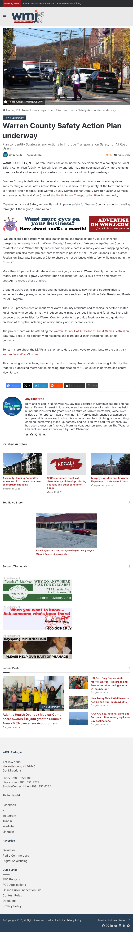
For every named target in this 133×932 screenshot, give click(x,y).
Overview (9, 850)
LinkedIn (8, 831)
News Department (43, 110)
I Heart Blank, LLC (120, 920)
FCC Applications (14, 884)
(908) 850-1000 (22, 778)
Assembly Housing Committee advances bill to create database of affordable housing (22, 481)
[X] (36, 435)
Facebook (9, 805)
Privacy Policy (12, 906)
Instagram (9, 815)
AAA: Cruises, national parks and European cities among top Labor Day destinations (110, 717)
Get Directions (12, 770)
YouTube (9, 826)
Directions (9, 900)
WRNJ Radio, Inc (56, 920)
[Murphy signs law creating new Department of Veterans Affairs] (110, 464)
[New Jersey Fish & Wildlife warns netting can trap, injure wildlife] (78, 702)
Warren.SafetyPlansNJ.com (20, 354)
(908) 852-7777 (28, 782)
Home (9, 110)
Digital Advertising (15, 861)
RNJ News (22, 110)
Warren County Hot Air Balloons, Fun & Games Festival (89, 331)
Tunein (7, 821)
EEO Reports (11, 879)
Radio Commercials (16, 855)
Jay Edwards (15, 155)
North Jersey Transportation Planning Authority (87, 195)
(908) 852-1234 (40, 786)
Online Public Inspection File (22, 890)
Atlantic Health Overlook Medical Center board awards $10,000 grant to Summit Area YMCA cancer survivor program (33, 719)
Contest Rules (12, 895)
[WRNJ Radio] (27, 16)
